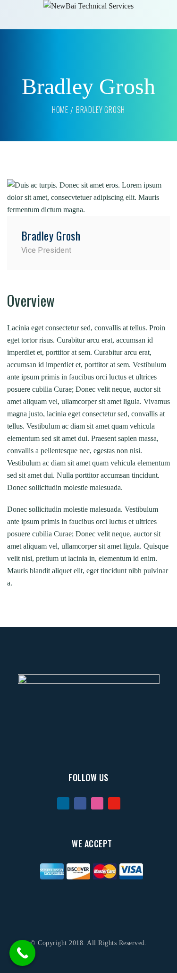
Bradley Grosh (50, 235)
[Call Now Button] (22, 953)
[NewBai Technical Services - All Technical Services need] (88, 6)
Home (60, 109)
